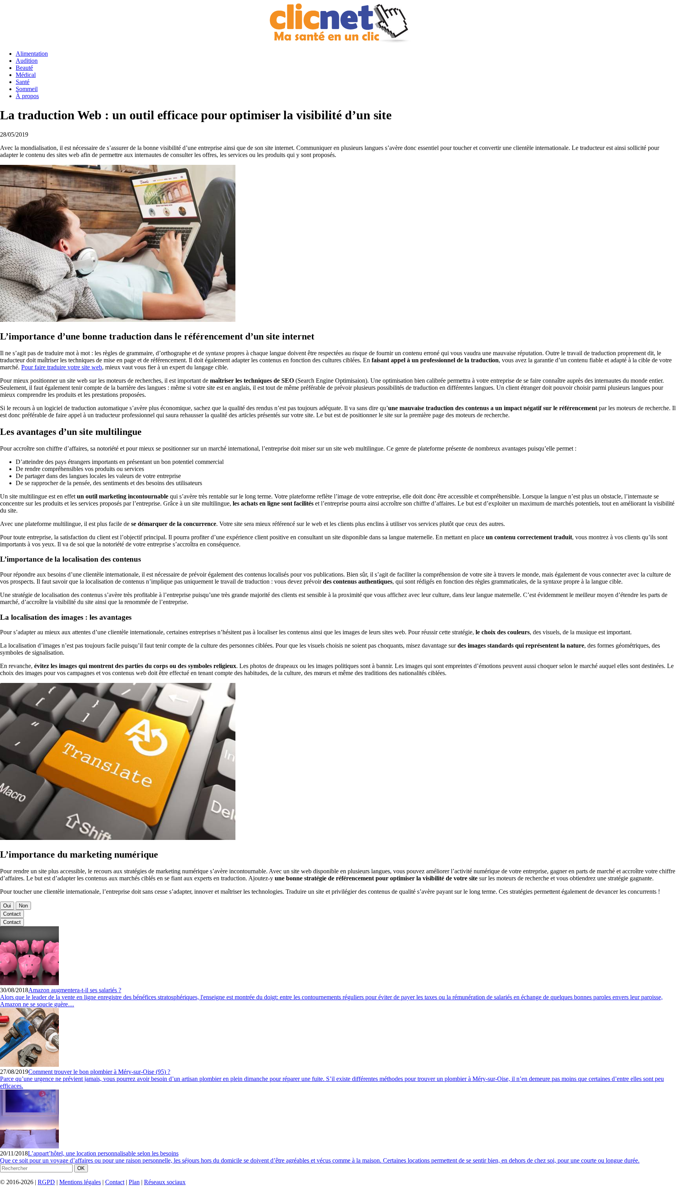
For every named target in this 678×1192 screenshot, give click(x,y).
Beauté (24, 67)
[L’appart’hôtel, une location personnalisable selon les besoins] (29, 1146)
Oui (7, 906)
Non (23, 906)
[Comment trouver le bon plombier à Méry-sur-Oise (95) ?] (29, 1064)
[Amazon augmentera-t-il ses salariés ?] (29, 983)
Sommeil (27, 89)
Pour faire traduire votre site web (61, 367)
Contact (12, 914)
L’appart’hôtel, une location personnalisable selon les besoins (103, 1153)
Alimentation (32, 53)
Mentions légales (80, 1182)
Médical (26, 74)
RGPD (46, 1182)
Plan (134, 1182)
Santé (22, 81)
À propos (27, 96)
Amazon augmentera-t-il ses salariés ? (74, 990)
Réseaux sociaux (165, 1182)
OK (81, 1168)
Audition (27, 60)
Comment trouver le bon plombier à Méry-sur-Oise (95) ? (99, 1071)
